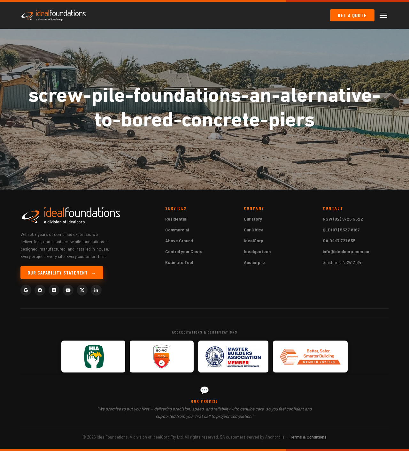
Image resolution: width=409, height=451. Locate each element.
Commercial (177, 229)
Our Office (254, 229)
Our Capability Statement (57, 272)
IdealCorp (253, 240)
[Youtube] (68, 290)
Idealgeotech (257, 251)
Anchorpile (254, 262)
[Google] (25, 290)
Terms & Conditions (308, 437)
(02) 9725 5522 (348, 219)
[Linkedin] (96, 290)
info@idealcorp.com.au (346, 251)
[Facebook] (40, 290)
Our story (253, 219)
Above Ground (179, 240)
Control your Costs (183, 251)
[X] (82, 290)
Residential (176, 219)
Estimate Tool (179, 262)
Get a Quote (352, 15)
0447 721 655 (342, 240)
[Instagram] (54, 290)
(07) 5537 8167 (345, 229)
